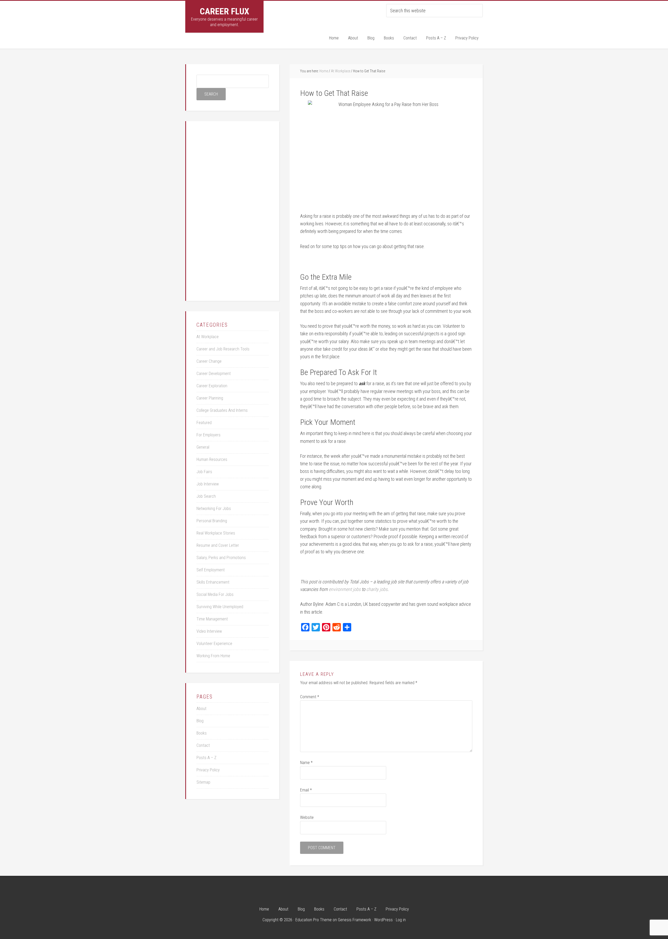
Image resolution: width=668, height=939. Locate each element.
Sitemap (203, 782)
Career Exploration (211, 385)
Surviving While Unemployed (219, 606)
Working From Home (213, 655)
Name (306, 762)
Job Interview (207, 484)
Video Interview (209, 631)
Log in (401, 919)
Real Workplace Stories (215, 533)
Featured (204, 422)
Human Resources (211, 459)
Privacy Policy (208, 769)
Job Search (206, 496)
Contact (203, 745)
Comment (309, 696)
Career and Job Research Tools (222, 349)
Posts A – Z (206, 757)
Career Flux (224, 11)
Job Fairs (204, 471)
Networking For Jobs (213, 508)
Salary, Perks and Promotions (221, 557)
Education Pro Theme (313, 919)
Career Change (209, 361)
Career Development (213, 373)
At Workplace (207, 336)
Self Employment (210, 569)
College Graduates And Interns (222, 410)
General (202, 447)
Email (306, 790)
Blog (200, 720)
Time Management (212, 619)
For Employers (208, 434)
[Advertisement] (235, 210)
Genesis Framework (354, 919)
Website (307, 817)
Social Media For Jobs (215, 594)
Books (201, 733)
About (201, 708)
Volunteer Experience (214, 643)
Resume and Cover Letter (217, 545)
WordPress (383, 919)
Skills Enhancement (212, 582)
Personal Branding (211, 520)
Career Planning (209, 398)
